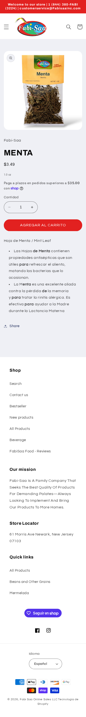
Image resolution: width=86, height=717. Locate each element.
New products (21, 417)
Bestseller (18, 406)
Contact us (19, 395)
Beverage (18, 440)
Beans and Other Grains (30, 582)
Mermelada (19, 593)
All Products (20, 429)
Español (40, 664)
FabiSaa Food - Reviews (30, 451)
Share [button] (15, 326)
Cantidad (11, 197)
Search (16, 384)
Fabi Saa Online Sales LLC (38, 699)
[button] (6, 26)
